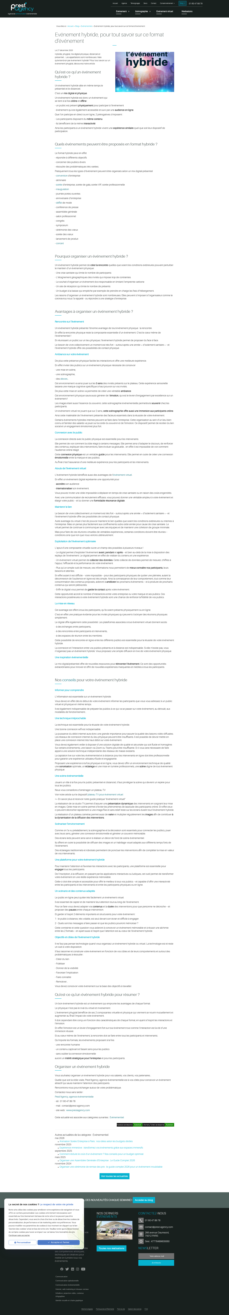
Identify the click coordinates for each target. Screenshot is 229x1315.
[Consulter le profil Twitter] (67, 1268)
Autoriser (169, 1125)
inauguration (62, 189)
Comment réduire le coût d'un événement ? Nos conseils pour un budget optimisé (102, 1154)
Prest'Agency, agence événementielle (74, 1096)
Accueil (115, 3)
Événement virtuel (164, 11)
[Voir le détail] (114, 1231)
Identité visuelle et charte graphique (69, 1300)
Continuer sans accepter (19, 1235)
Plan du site (121, 1309)
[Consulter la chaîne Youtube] (83, 1268)
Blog (181, 3)
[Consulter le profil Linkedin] (72, 1268)
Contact (153, 3)
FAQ (146, 1309)
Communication (61, 1277)
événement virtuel (122, 475)
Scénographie (141, 11)
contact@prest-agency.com (159, 1227)
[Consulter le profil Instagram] (77, 1268)
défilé (59, 202)
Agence (124, 3)
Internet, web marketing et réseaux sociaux (72, 1289)
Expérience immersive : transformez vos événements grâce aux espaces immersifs (101, 1147)
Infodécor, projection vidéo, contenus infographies (70, 1294)
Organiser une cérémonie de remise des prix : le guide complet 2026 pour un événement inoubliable (111, 1166)
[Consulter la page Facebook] (62, 1268)
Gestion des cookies (134, 1309)
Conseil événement (166, 3)
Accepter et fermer (59, 1242)
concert (60, 243)
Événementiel (86, 26)
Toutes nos (111, 1248)
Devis (145, 3)
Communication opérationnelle (67, 1281)
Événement (121, 11)
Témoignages (135, 3)
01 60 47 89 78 (195, 3)
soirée (59, 184)
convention (62, 175)
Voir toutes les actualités (114, 1176)
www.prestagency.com (78, 1110)
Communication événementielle (68, 1285)
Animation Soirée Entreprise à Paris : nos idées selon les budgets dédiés (96, 1141)
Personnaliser (24, 1242)
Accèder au (144, 1200)
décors (63, 379)
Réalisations (187, 11)
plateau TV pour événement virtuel (105, 794)
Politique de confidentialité (105, 1309)
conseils (69, 680)
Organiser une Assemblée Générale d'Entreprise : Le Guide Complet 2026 (97, 1160)
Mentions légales (87, 1309)
